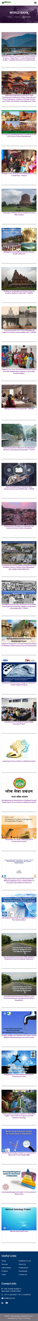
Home (9, 17)
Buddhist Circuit (25, 1261)
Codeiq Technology (24, 1318)
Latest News (6, 1268)
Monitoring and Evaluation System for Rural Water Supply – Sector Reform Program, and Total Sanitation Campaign (19, 1115)
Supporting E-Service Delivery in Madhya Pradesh (19, 761)
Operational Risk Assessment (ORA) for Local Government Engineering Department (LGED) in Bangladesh (19, 998)
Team (4, 1274)
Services (5, 1264)
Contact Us (23, 1274)
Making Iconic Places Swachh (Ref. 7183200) (19, 408)
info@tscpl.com (9, 1298)
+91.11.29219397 (10, 1295)
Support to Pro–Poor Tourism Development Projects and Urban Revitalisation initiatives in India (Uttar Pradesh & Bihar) (19, 371)
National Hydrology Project (19, 1231)
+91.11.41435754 (24, 1295)
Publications (23, 1268)
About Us (22, 1264)
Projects (17, 17)
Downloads (23, 1271)
